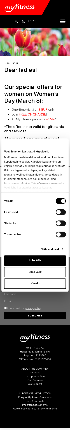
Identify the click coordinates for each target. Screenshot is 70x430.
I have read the (24, 308)
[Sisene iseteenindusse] (23, 21)
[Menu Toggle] (63, 21)
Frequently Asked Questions (35, 397)
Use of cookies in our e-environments (35, 408)
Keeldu (35, 283)
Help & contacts (35, 401)
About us (35, 372)
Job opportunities (35, 376)
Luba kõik (35, 260)
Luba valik (35, 271)
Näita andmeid (50, 249)
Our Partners (35, 380)
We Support (35, 383)
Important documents (35, 404)
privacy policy (33, 308)
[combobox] (8, 21)
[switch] (61, 212)
